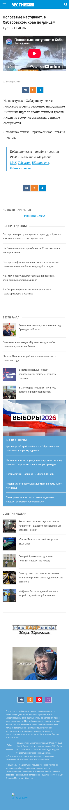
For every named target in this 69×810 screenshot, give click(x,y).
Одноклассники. (20, 168)
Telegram (24, 162)
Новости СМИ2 (34, 215)
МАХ (13, 162)
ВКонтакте (40, 162)
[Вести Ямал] (26, 5)
